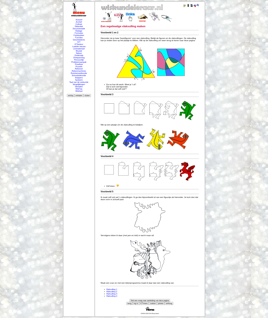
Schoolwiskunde (79, 75)
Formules (79, 33)
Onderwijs (79, 55)
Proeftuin (79, 64)
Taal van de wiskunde (78, 82)
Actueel (79, 20)
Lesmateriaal (79, 49)
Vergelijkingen (79, 84)
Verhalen (79, 86)
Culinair (79, 24)
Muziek (79, 51)
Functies (79, 37)
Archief (79, 22)
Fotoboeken (79, 35)
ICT (79, 42)
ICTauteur (79, 44)
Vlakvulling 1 (111, 289)
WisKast (78, 91)
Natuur (79, 53)
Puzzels (79, 66)
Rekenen (79, 69)
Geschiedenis (79, 40)
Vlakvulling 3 (111, 294)
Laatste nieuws (79, 46)
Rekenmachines (79, 71)
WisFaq (79, 89)
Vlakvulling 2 (111, 291)
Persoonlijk (79, 60)
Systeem (79, 80)
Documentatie (79, 28)
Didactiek (79, 26)
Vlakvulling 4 (111, 296)
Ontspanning (79, 57)
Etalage (79, 31)
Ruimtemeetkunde (79, 73)
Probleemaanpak (78, 62)
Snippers (79, 78)
